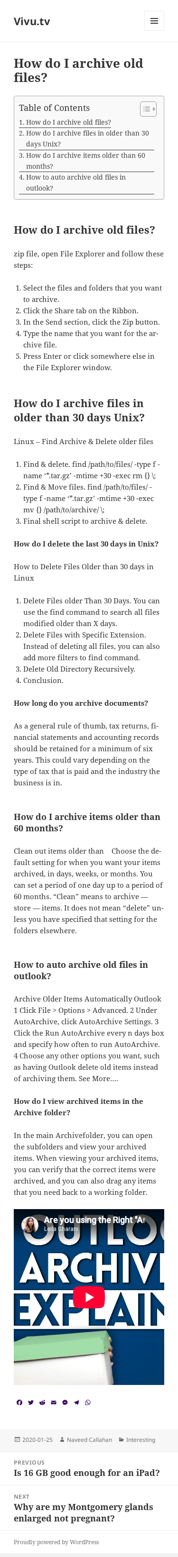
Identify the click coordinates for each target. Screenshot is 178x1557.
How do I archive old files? (68, 122)
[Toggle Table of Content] (143, 109)
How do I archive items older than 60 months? (85, 161)
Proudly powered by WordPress (56, 1542)
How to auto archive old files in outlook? (76, 182)
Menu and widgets (154, 30)
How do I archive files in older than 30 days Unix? (87, 138)
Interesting (140, 1440)
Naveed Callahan (89, 1440)
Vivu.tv (32, 21)
